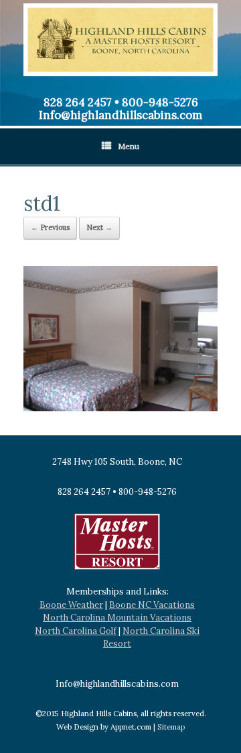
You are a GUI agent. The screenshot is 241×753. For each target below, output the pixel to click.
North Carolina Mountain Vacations (117, 617)
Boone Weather (71, 605)
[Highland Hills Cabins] (120, 39)
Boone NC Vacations (152, 605)
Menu (128, 146)
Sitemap (171, 727)
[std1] (120, 408)
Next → (99, 227)
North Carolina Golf (75, 631)
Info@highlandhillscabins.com (120, 115)
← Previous (50, 227)
